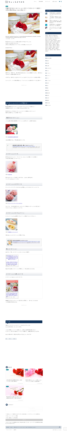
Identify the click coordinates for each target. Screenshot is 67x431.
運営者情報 (41, 1)
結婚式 (48, 100)
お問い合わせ (54, 1)
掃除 (55, 44)
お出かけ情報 (49, 58)
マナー (47, 39)
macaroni (10, 174)
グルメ (48, 70)
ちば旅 (48, 65)
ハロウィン (49, 75)
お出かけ (55, 35)
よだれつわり (49, 68)
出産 (59, 40)
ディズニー (49, 73)
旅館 (58, 44)
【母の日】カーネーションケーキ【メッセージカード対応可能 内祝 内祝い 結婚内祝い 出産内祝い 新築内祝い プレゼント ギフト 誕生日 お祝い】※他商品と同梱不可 (11, 295)
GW (47, 35)
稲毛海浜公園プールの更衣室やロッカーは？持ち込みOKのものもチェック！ (55, 14)
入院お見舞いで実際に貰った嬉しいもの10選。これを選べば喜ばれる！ (55, 17)
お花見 (48, 63)
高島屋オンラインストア (13, 232)
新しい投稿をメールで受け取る (12, 417)
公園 (56, 40)
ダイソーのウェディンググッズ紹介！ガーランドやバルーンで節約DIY (55, 28)
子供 (54, 43)
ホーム (35, 1)
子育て (48, 90)
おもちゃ (51, 35)
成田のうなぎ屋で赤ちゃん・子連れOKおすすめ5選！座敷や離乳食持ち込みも (55, 21)
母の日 (7, 6)
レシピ (51, 39)
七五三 (55, 39)
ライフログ (49, 80)
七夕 (47, 85)
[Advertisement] (24, 93)
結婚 (50, 48)
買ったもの (49, 105)
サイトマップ (47, 1)
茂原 (57, 48)
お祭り (48, 60)
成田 (47, 44)
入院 (52, 40)
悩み (57, 43)
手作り (51, 44)
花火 (54, 48)
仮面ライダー (48, 40)
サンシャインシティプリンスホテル (15, 203)
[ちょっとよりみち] (15, 2)
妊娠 (50, 43)
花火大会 (48, 102)
